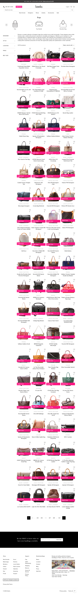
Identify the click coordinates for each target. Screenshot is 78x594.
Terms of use (71, 591)
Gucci (14, 559)
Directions (72, 570)
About (37, 559)
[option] (39, 1)
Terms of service (27, 571)
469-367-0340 (9, 6)
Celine (4, 566)
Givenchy (15, 571)
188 (54, 518)
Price (4, 50)
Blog (37, 566)
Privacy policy (27, 575)
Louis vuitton (16, 564)
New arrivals (6, 559)
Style (4, 40)
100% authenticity (28, 562)
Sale (58, 12)
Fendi (4, 573)
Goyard (15, 573)
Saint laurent (16, 566)
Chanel (5, 568)
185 (42, 518)
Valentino (15, 568)
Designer (6, 35)
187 (50, 518)
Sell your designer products (11, 579)
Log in (67, 6)
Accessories (51, 12)
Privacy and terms (7, 584)
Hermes (15, 561)
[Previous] (6, 24)
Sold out (38, 571)
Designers (30, 12)
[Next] (71, 24)
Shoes (37, 12)
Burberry (5, 564)
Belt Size (5, 55)
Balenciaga (6, 561)
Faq (26, 559)
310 (59, 518)
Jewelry (43, 12)
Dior (4, 571)
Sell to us (19, 6)
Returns (27, 568)
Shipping (27, 565)
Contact (38, 564)
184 (38, 518)
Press (37, 568)
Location (5, 45)
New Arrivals (22, 12)
